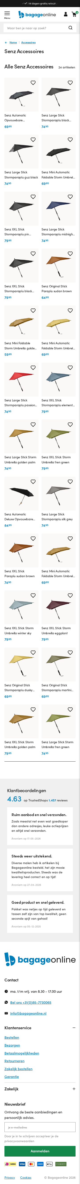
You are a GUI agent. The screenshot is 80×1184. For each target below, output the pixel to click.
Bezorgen (12, 1045)
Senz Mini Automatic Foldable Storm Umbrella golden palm (59, 574)
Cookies (25, 1177)
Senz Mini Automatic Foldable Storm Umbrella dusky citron (59, 346)
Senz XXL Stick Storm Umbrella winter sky (18, 630)
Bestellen (11, 1037)
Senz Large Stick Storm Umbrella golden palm (20, 459)
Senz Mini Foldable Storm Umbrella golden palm (20, 346)
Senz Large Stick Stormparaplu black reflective (55, 118)
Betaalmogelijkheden (21, 1053)
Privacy (9, 1177)
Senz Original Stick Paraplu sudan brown (57, 288)
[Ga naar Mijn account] (66, 14)
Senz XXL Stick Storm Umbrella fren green (56, 459)
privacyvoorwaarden (19, 1141)
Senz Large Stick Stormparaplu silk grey (57, 516)
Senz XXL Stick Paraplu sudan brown (19, 573)
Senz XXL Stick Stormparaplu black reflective (18, 289)
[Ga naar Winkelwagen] (74, 14)
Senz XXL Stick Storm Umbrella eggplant (56, 630)
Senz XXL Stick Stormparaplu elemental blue (58, 403)
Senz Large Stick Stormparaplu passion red (19, 403)
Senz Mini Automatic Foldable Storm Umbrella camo (59, 175)
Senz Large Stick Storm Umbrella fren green (57, 744)
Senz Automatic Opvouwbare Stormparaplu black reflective (15, 118)
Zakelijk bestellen (18, 1068)
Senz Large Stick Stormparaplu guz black (21, 174)
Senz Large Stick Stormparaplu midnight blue (58, 232)
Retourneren (14, 1060)
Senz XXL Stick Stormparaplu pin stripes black (16, 232)
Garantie (11, 1076)
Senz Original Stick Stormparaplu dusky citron (18, 688)
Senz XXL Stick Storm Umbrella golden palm (19, 744)
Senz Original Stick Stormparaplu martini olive (56, 688)
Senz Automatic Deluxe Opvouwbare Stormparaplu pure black (18, 517)
